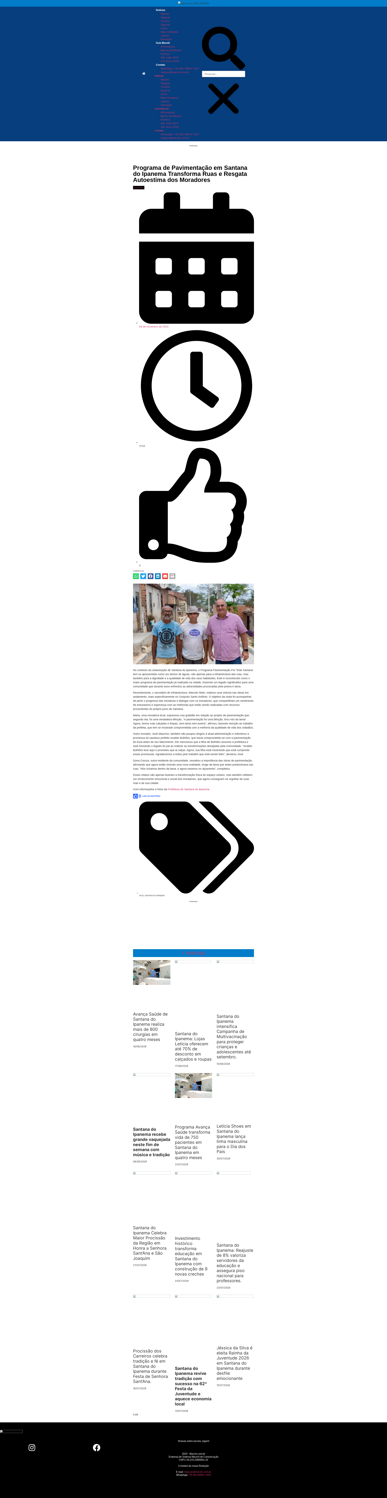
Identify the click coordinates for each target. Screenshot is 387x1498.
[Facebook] (96, 1447)
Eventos (165, 53)
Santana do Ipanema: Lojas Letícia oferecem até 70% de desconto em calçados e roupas (193, 1046)
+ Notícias (193, 953)
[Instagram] (32, 1447)
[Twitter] (161, 1447)
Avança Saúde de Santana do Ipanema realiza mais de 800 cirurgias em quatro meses (150, 1026)
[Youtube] (226, 1447)
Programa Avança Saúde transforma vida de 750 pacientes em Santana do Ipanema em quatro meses (192, 1142)
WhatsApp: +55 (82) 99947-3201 (180, 68)
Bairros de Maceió (171, 50)
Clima (164, 28)
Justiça (165, 35)
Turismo (165, 21)
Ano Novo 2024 (170, 61)
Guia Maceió (163, 43)
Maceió (165, 13)
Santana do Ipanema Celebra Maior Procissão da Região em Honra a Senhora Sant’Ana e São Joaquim (150, 1243)
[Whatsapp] (355, 1447)
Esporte (165, 24)
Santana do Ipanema (155, 896)
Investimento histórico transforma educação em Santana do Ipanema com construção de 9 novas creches (191, 1256)
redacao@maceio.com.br (175, 72)
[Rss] (290, 1447)
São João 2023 (169, 57)
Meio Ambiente (169, 31)
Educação (166, 39)
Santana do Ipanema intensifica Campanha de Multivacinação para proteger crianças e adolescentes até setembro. (234, 1037)
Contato (160, 65)
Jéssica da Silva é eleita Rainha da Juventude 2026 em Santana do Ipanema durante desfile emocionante (234, 1363)
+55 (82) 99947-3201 (200, 1475)
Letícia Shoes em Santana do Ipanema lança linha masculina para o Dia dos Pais (234, 1139)
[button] (223, 49)
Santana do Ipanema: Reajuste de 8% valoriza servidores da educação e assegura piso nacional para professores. (235, 1263)
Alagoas (165, 17)
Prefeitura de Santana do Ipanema (188, 789)
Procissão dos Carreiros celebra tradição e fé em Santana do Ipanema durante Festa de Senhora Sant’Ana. (150, 1366)
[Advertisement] (193, 157)
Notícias (160, 10)
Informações (168, 46)
